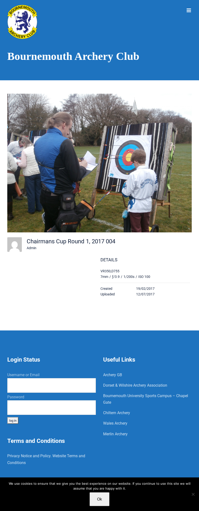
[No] (193, 494)
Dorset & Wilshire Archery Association (135, 385)
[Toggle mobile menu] (189, 10)
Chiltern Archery (116, 413)
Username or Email (23, 375)
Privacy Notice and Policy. (29, 456)
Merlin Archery (115, 434)
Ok (99, 499)
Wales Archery (115, 423)
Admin (31, 248)
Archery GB (112, 375)
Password (15, 397)
